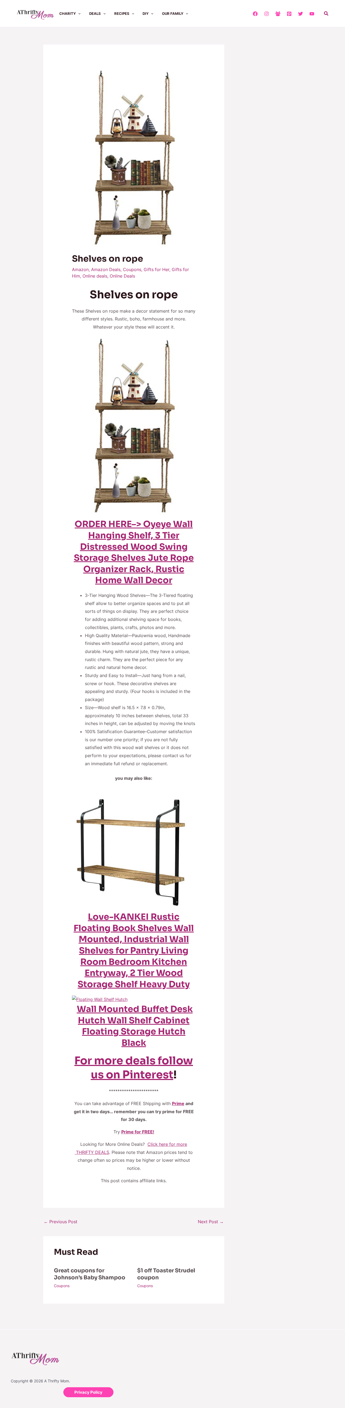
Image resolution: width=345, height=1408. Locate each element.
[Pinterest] (289, 13)
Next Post (211, 1221)
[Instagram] (266, 13)
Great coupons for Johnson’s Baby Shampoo (89, 1274)
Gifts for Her (156, 269)
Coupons (132, 269)
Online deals (94, 276)
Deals (95, 13)
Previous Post (60, 1221)
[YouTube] (311, 13)
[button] (78, 13)
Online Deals (122, 276)
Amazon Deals (105, 269)
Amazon (80, 269)
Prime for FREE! (137, 1131)
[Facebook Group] (277, 13)
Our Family (172, 13)
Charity (67, 13)
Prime (178, 1103)
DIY (146, 13)
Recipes (121, 13)
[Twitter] (300, 13)
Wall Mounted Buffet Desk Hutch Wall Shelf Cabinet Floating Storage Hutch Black (135, 1026)
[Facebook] (255, 13)
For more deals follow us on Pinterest (133, 1068)
